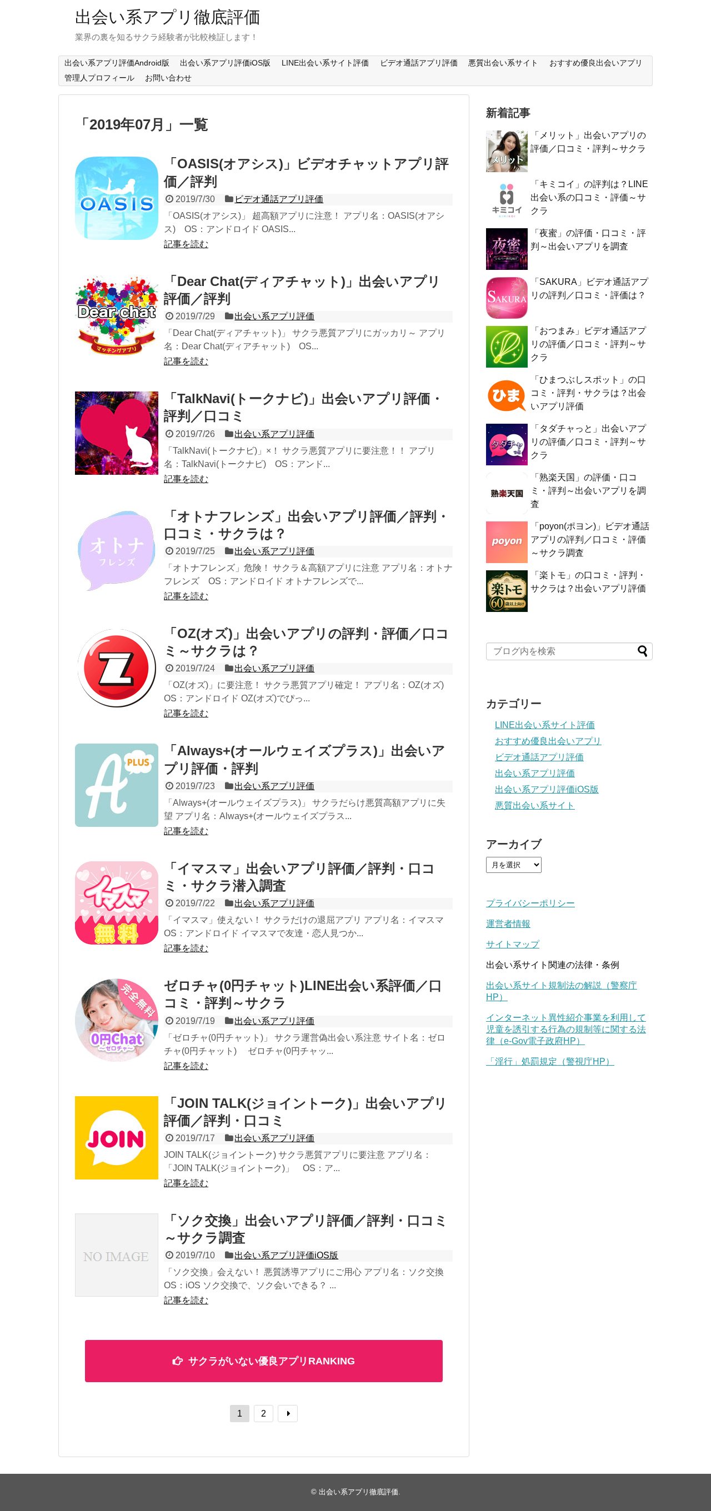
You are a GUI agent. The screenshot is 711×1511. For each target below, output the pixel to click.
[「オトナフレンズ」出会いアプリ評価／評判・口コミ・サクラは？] (116, 551)
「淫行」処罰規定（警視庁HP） (550, 1061)
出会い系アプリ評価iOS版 (225, 62)
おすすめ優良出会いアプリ (596, 62)
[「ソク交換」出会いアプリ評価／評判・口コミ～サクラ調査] (116, 1255)
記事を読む (186, 244)
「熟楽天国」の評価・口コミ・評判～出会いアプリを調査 (588, 491)
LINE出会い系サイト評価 (325, 62)
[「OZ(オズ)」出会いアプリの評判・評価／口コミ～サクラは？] (116, 668)
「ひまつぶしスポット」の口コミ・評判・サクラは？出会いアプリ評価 (588, 393)
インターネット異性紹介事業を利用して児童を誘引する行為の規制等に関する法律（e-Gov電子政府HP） (566, 1029)
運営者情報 (508, 923)
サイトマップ (512, 944)
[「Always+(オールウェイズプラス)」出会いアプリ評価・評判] (116, 785)
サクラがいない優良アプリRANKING (271, 1361)
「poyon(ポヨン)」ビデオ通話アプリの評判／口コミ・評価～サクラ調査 (589, 539)
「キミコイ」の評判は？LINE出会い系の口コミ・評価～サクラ (589, 197)
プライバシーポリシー (530, 903)
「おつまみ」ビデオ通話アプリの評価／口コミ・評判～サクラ (588, 344)
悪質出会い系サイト (503, 62)
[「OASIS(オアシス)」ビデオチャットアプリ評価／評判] (116, 198)
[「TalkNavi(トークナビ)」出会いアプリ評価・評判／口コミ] (116, 433)
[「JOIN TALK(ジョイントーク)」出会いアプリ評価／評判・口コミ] (116, 1137)
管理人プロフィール (99, 77)
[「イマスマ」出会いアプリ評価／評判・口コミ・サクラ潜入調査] (116, 903)
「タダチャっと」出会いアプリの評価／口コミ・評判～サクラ (588, 442)
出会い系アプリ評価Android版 (116, 62)
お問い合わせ (168, 77)
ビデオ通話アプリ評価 (419, 62)
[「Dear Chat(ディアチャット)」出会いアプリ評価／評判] (116, 316)
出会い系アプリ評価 (274, 316)
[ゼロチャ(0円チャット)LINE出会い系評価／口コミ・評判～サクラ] (116, 1020)
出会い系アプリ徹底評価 (168, 17)
